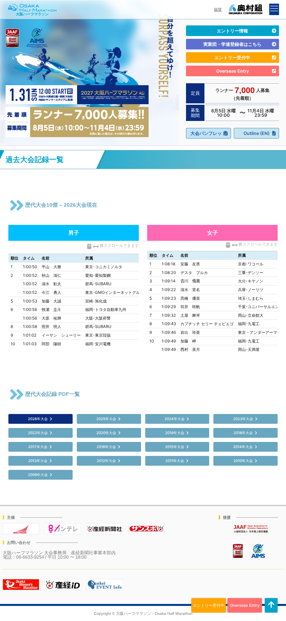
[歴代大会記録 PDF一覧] (16, 394)
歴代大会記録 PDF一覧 (52, 394)
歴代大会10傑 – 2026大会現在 (61, 205)
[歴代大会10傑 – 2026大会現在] (16, 205)
